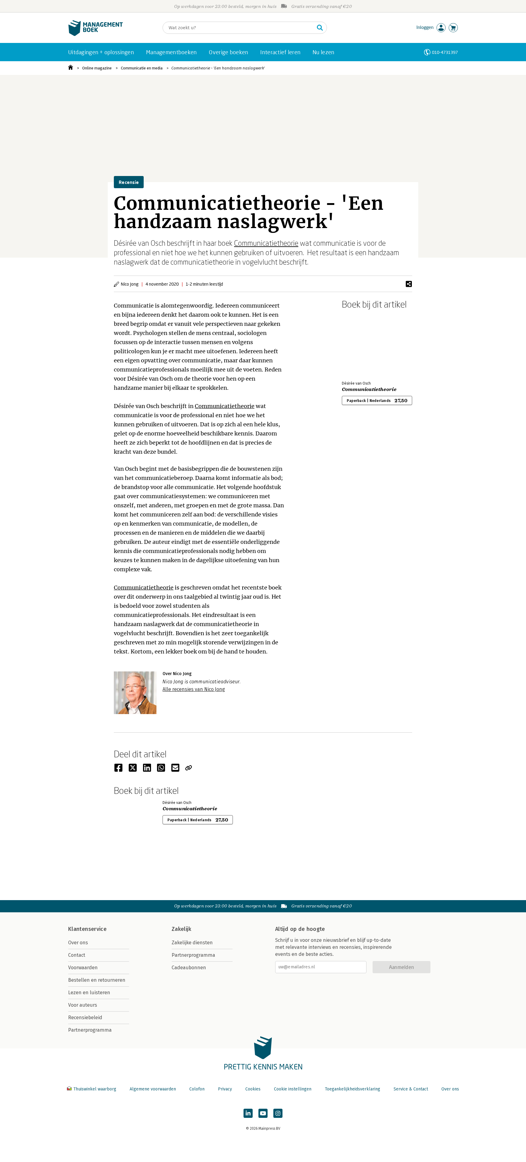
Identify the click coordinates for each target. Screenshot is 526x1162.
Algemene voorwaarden (153, 1089)
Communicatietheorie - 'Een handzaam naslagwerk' (218, 68)
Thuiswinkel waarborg (94, 1089)
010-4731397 (445, 52)
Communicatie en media (142, 68)
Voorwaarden (83, 967)
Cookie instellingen (292, 1089)
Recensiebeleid (85, 1017)
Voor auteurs (82, 1005)
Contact (76, 955)
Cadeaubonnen (189, 967)
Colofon (197, 1089)
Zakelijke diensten (192, 942)
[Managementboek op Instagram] (277, 1113)
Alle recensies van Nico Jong (194, 689)
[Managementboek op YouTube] (263, 1113)
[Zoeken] (320, 28)
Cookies (253, 1089)
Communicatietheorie (266, 242)
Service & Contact (411, 1089)
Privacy (225, 1089)
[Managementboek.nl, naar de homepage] (95, 34)
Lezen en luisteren (89, 992)
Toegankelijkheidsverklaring (352, 1089)
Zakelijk (181, 929)
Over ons (78, 942)
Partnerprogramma (90, 1030)
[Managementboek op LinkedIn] (248, 1113)
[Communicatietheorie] (363, 343)
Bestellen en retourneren (96, 980)
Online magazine (97, 68)
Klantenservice (87, 929)
